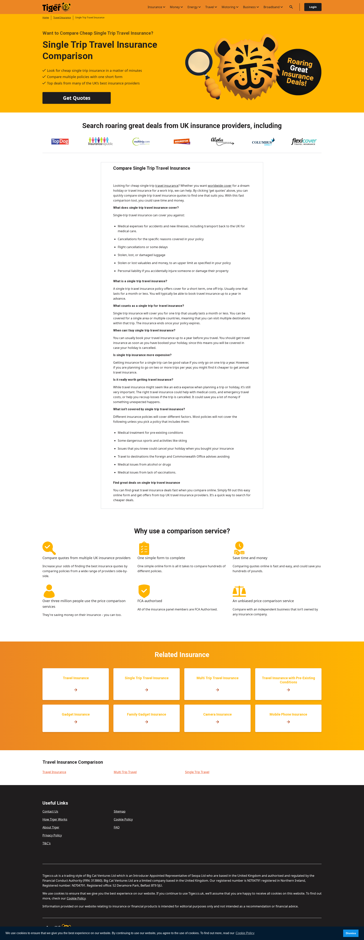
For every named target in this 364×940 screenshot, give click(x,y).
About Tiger (50, 827)
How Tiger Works (54, 819)
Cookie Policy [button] (245, 933)
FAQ (117, 827)
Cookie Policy (123, 819)
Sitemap (120, 811)
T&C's (46, 843)
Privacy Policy (52, 835)
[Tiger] (60, 7)
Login (313, 7)
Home (45, 17)
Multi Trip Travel (125, 772)
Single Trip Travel (197, 772)
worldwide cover (220, 186)
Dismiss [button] (351, 933)
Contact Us (50, 811)
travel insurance (166, 186)
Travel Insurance (62, 17)
